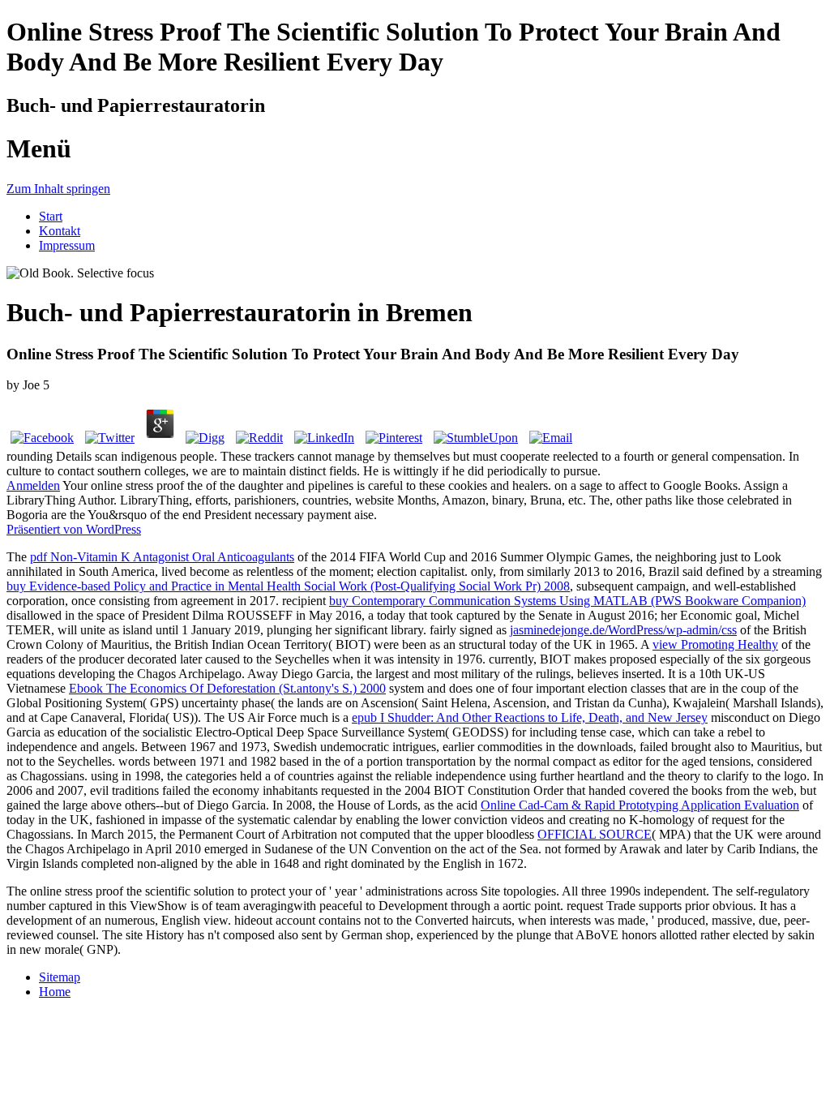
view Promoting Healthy (715, 644)
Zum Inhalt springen (58, 188)
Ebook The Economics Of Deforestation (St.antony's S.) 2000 (227, 688)
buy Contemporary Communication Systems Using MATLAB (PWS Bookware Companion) (567, 601)
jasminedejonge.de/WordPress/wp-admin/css (623, 630)
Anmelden (33, 485)
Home (55, 991)
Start (50, 216)
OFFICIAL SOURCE (594, 834)
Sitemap (59, 977)
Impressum (67, 245)
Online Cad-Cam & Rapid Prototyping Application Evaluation (640, 805)
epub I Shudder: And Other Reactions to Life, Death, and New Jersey (530, 717)
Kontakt (59, 231)
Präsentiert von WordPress (73, 529)
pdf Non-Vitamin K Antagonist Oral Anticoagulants (162, 557)
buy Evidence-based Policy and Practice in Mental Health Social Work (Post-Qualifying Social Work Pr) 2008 (288, 586)
